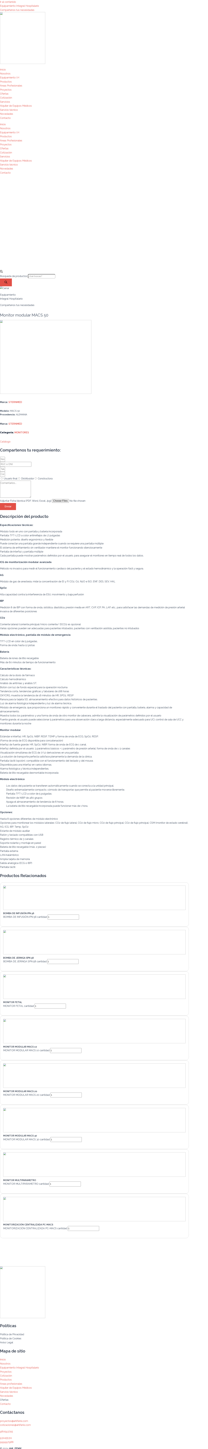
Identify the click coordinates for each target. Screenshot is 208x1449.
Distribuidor (27, 478)
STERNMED (15, 402)
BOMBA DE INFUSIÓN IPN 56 (18, 913)
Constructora (45, 478)
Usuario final (10, 478)
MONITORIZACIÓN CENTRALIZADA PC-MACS (28, 1224)
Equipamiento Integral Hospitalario (19, 5)
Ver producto (13, 922)
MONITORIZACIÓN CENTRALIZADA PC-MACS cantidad (35, 1228)
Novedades (6, 113)
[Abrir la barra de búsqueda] (1, 272)
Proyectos (6, 89)
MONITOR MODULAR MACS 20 (20, 1091)
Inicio (3, 69)
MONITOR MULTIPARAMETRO (19, 1180)
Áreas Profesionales (11, 85)
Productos (6, 81)
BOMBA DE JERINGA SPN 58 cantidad (25, 961)
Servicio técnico (9, 109)
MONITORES (21, 432)
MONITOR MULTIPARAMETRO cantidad (26, 1183)
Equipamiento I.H (9, 77)
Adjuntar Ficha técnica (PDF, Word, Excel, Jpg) (26, 500)
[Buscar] (6, 282)
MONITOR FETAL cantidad (18, 1006)
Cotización (6, 97)
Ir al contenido (8, 1)
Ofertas (4, 93)
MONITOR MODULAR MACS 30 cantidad (26, 1139)
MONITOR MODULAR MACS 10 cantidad (26, 1050)
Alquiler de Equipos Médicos (16, 105)
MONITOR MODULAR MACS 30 (20, 1135)
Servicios (5, 101)
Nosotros (5, 73)
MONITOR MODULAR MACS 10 (20, 1046)
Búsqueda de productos (14, 276)
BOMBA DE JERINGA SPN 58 (18, 957)
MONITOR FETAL (12, 1002)
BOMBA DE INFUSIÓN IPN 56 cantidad (25, 916)
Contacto (5, 118)
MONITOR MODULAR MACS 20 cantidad (26, 1094)
